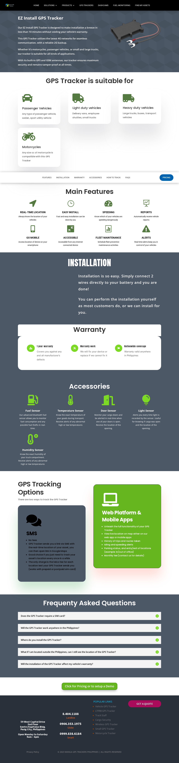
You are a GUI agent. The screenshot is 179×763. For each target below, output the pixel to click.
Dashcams (103, 5)
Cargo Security (103, 719)
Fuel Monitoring (121, 5)
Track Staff (101, 715)
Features (46, 177)
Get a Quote (144, 703)
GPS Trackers (86, 5)
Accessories (95, 177)
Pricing (166, 177)
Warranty (79, 177)
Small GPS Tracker (105, 728)
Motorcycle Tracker (105, 733)
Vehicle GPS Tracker (105, 706)
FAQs (127, 177)
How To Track (114, 177)
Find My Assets (142, 5)
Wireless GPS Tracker (106, 724)
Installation (62, 177)
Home (36, 5)
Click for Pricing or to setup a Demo (89, 686)
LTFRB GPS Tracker (105, 710)
